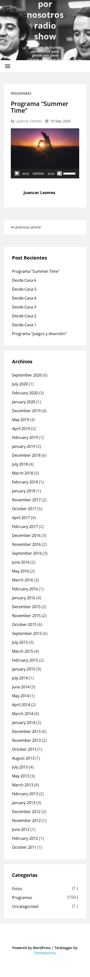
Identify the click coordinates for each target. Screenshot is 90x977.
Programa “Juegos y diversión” (39, 333)
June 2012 (21, 829)
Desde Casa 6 (24, 280)
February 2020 (25, 393)
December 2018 (26, 455)
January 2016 (23, 597)
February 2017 (25, 526)
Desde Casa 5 (24, 289)
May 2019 (20, 419)
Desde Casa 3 (24, 307)
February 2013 (25, 793)
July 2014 (20, 678)
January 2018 (23, 491)
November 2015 (26, 615)
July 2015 (20, 642)
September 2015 (27, 633)
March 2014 (22, 713)
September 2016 (27, 553)
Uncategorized (25, 906)
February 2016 (25, 589)
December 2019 (26, 410)
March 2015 (22, 651)
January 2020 (23, 401)
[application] (45, 173)
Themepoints (44, 953)
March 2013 (22, 785)
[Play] (17, 173)
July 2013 (20, 767)
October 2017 (24, 508)
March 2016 (22, 580)
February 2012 (25, 838)
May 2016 (20, 571)
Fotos (17, 888)
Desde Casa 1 (24, 324)
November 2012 (26, 820)
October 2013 (24, 749)
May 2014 (20, 695)
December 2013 (26, 731)
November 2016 (26, 544)
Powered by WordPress (31, 947)
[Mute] (59, 173)
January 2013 (23, 802)
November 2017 (26, 499)
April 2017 (21, 517)
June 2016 (21, 562)
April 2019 (21, 428)
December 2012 (26, 811)
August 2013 (23, 758)
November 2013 (26, 740)
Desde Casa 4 (24, 298)
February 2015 (25, 660)
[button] (7, 66)
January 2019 (23, 446)
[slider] (70, 173)
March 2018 (22, 473)
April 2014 (21, 704)
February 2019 (25, 437)
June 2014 (21, 687)
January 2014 (23, 722)
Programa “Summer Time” (36, 271)
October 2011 (24, 847)
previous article (27, 227)
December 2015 (26, 606)
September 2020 (27, 375)
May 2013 (20, 776)
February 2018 (25, 482)
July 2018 (20, 464)
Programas (21, 93)
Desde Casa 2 (24, 316)
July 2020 (20, 384)
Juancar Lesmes (29, 121)
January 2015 (23, 669)
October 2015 (24, 624)
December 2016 (26, 535)
